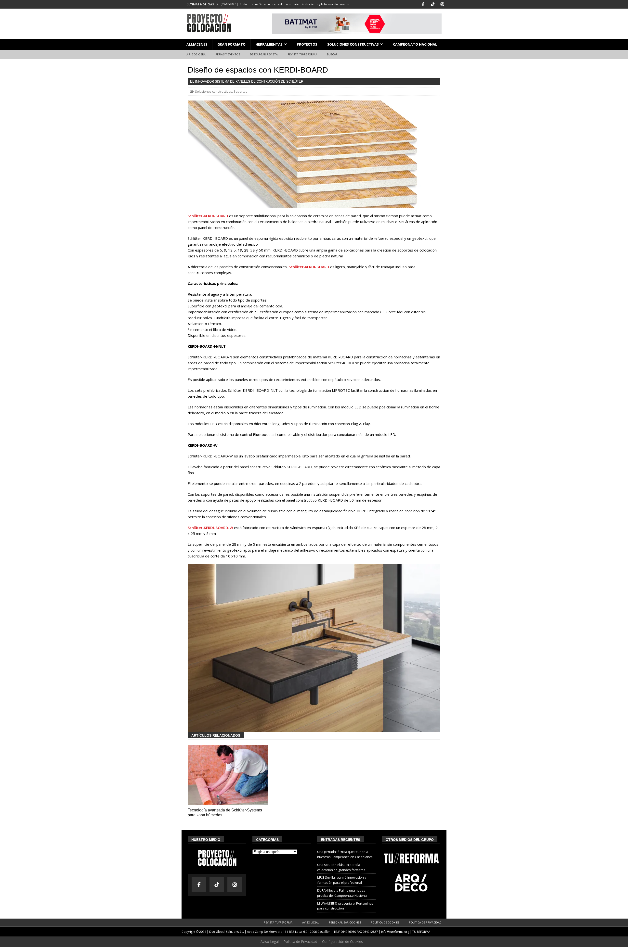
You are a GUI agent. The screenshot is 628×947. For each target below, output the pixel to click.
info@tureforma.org (395, 932)
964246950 (348, 932)
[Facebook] (423, 4)
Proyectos (307, 44)
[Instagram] (442, 4)
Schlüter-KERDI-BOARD (208, 215)
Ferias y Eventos (228, 54)
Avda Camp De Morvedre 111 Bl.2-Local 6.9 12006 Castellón (288, 932)
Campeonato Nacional (415, 44)
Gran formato (231, 44)
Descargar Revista (264, 54)
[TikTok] (432, 4)
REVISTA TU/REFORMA (302, 54)
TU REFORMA (421, 932)
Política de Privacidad (425, 922)
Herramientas (269, 44)
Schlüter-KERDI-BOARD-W (210, 527)
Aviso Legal (310, 922)
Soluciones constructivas (353, 44)
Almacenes (196, 44)
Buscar (332, 54)
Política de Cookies (385, 922)
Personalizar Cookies (345, 922)
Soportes (240, 91)
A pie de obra (196, 54)
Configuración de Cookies (342, 941)
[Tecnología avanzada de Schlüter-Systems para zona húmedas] (228, 775)
